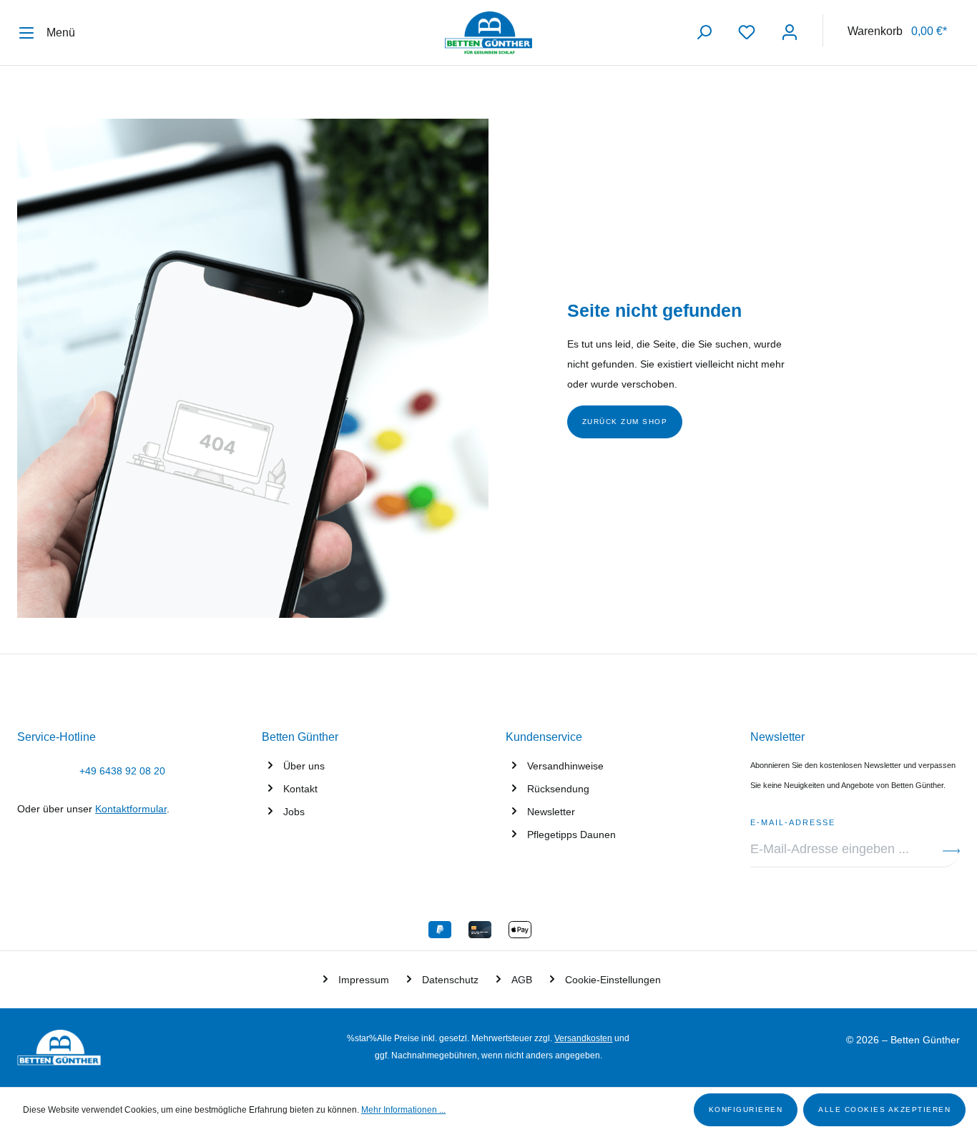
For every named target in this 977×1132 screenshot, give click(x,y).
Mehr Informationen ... (403, 1110)
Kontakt (300, 788)
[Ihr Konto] (789, 32)
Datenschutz (450, 979)
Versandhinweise (565, 766)
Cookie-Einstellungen (613, 979)
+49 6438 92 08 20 (122, 771)
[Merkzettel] (746, 32)
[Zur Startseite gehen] (488, 32)
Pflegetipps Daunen (571, 834)
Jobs (294, 811)
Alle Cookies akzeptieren (884, 1109)
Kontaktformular (131, 808)
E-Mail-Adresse (792, 820)
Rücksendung (558, 788)
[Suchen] (703, 32)
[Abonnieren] (951, 849)
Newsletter (551, 811)
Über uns (304, 766)
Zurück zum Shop (625, 421)
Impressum (363, 979)
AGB (521, 979)
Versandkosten (583, 1038)
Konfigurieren (746, 1109)
